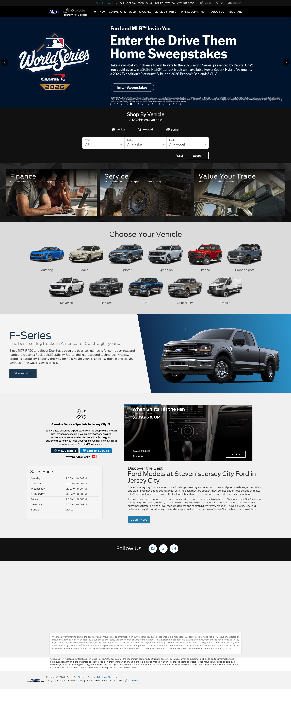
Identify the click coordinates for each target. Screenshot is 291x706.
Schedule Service (98, 360)
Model (172, 49)
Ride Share (235, 11)
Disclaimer (138, 365)
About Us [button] (217, 11)
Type (87, 49)
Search (197, 65)
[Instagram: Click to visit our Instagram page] (174, 458)
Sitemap (82, 586)
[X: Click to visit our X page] (163, 458)
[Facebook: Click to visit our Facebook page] (153, 458)
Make (130, 49)
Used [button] (132, 11)
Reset (179, 65)
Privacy (91, 586)
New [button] (103, 11)
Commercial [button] (117, 11)
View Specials (67, 360)
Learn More (235, 363)
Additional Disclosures (108, 586)
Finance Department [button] (194, 11)
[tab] (118, 39)
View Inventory (22, 282)
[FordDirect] (35, 589)
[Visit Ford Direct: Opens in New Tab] (132, 589)
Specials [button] (145, 11)
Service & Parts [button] (165, 11)
